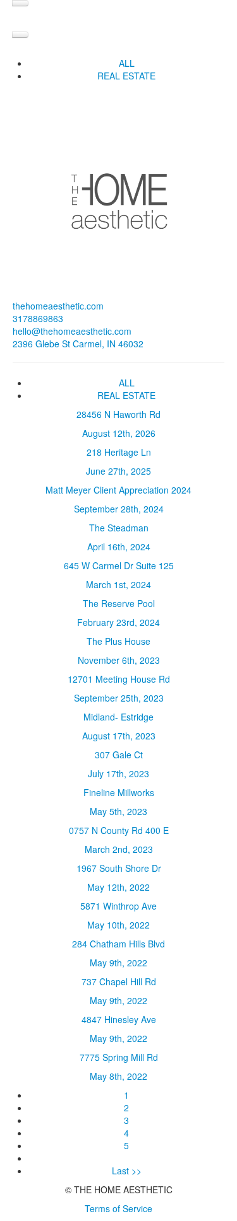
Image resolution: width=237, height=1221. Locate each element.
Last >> (127, 1170)
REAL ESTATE (126, 75)
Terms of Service (118, 1208)
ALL (127, 63)
